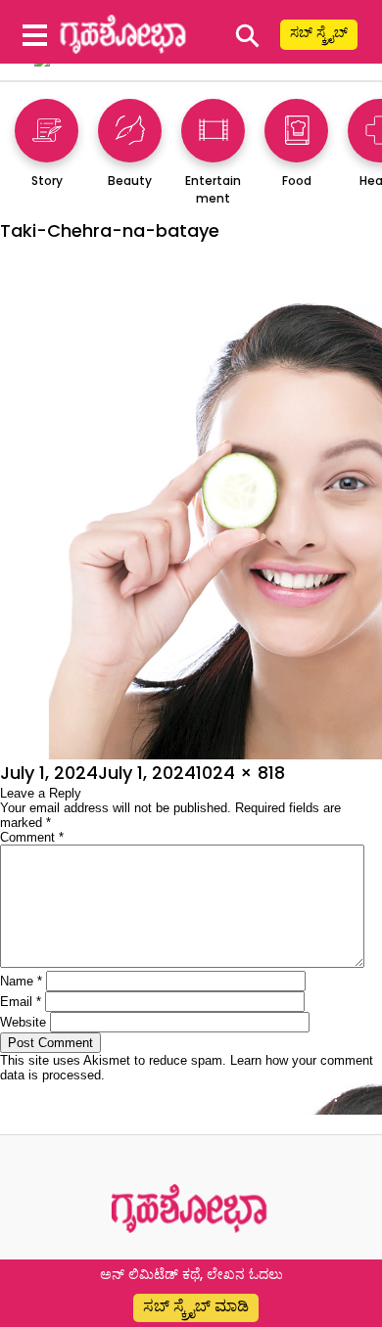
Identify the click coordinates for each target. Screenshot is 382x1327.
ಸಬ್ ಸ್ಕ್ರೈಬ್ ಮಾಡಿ (196, 1306)
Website (23, 1022)
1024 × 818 (240, 772)
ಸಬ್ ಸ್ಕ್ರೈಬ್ (319, 32)
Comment (32, 837)
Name (21, 981)
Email (20, 1001)
